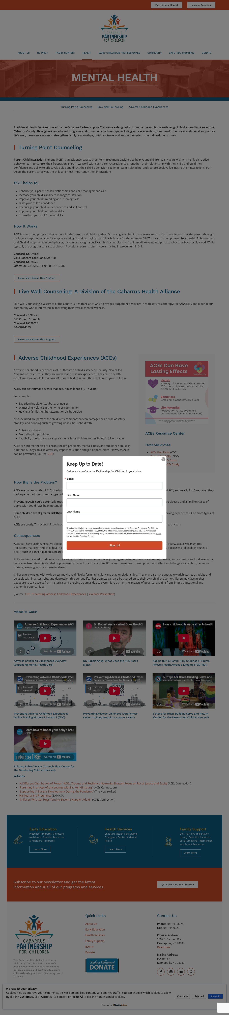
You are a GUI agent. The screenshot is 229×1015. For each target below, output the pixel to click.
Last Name (73, 511)
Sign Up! (114, 545)
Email (70, 478)
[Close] (163, 459)
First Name (73, 495)
